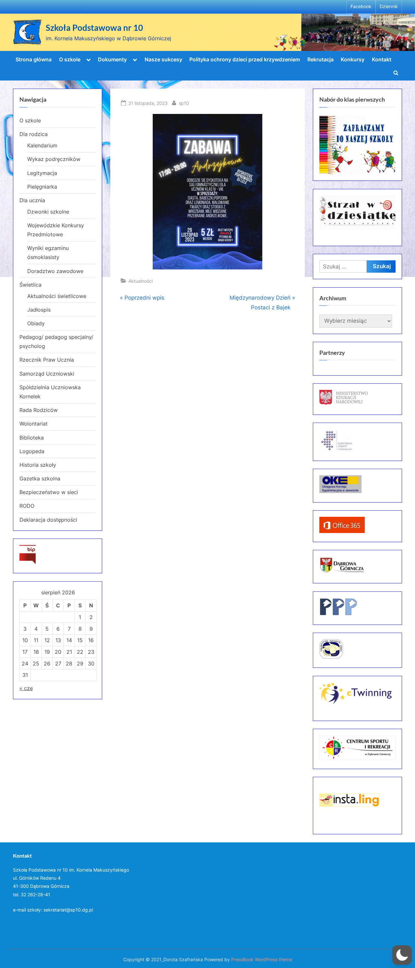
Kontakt (381, 59)
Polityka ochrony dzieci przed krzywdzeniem (244, 59)
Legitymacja (42, 173)
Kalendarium (42, 145)
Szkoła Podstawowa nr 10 (94, 27)
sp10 (184, 103)
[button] (402, 955)
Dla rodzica (33, 134)
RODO (26, 506)
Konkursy (352, 59)
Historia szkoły (37, 465)
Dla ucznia (32, 200)
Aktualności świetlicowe (56, 296)
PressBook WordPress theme (261, 959)
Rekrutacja (320, 59)
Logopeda (31, 451)
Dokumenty (112, 59)
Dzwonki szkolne (48, 211)
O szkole (69, 59)
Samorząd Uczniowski (46, 373)
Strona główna (34, 59)
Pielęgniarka (42, 186)
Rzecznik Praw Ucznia (46, 359)
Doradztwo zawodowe (55, 271)
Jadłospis (39, 309)
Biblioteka (31, 437)
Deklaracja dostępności (48, 519)
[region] (357, 145)
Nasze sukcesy (163, 59)
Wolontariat (33, 423)
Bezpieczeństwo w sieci (48, 492)
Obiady (36, 323)
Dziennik (389, 6)
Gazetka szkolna (39, 478)
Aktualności (140, 281)
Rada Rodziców (38, 410)
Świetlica (30, 284)
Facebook (361, 6)
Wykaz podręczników (53, 159)
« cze (26, 688)
